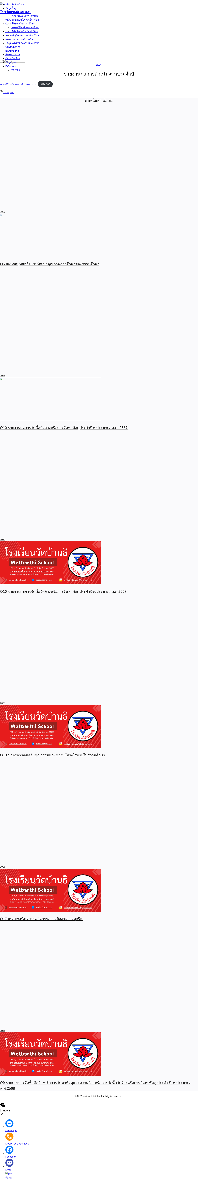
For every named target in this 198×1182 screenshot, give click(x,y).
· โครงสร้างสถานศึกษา (23, 39)
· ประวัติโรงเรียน (20, 27)
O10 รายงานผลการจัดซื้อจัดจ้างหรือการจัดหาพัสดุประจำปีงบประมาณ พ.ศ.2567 (63, 592)
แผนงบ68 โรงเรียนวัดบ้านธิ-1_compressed (18, 84)
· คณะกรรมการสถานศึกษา (25, 43)
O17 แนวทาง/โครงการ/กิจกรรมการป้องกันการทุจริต (41, 919)
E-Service (10, 66)
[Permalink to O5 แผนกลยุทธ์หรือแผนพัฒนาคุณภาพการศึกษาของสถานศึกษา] (50, 256)
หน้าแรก (9, 19)
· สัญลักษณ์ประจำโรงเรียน (25, 35)
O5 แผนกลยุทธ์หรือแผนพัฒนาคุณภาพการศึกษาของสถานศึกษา (49, 264)
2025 (99, 64)
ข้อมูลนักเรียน (12, 58)
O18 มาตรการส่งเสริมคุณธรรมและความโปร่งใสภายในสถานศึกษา (52, 755)
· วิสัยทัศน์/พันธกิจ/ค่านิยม (24, 31)
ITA (12, 92)
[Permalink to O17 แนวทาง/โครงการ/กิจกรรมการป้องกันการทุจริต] (50, 911)
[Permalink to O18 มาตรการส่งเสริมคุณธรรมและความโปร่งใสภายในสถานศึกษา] (50, 747)
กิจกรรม (9, 54)
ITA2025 (15, 70)
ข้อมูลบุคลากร (12, 62)
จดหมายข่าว (12, 50)
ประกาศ (9, 47)
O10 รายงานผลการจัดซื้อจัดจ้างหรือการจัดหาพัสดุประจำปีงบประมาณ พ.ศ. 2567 (64, 428)
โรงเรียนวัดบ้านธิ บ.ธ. (15, 12)
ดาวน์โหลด (45, 84)
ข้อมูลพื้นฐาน (12, 23)
